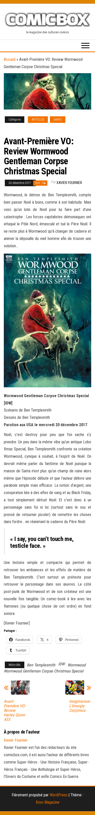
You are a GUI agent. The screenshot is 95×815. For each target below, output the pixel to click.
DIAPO (58, 119)
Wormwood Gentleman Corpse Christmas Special (43, 671)
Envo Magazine (48, 802)
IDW (61, 664)
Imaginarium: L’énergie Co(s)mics (80, 706)
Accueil (9, 59)
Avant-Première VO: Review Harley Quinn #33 (15, 710)
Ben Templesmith (41, 665)
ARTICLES (38, 119)
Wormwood (77, 665)
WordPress (58, 795)
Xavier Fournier (69, 183)
